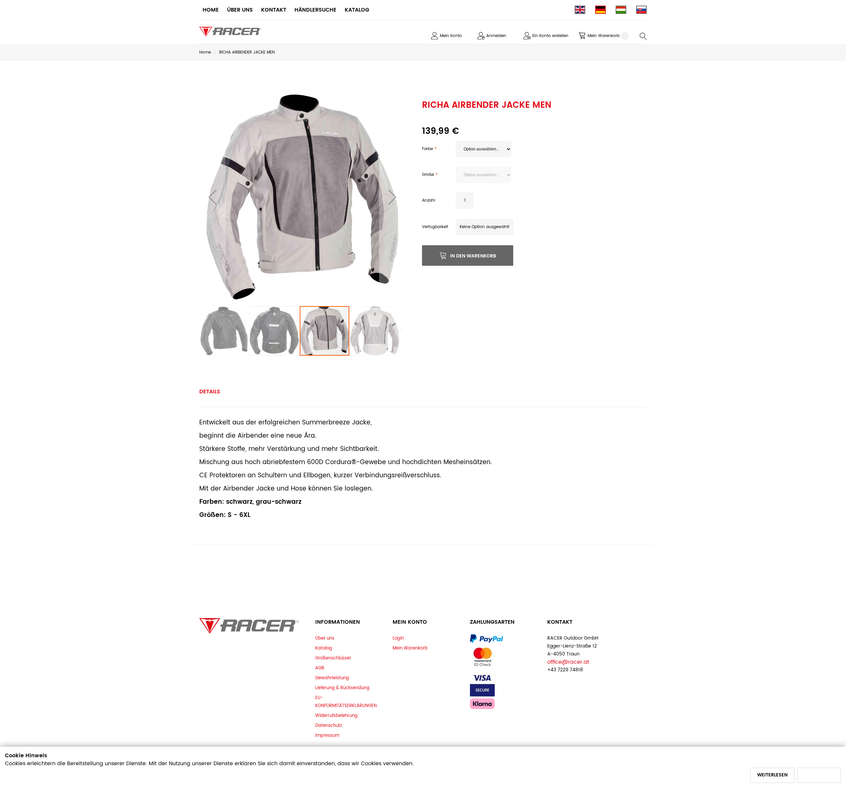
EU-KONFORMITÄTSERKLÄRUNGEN (346, 701)
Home (205, 52)
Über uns (324, 638)
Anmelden (496, 36)
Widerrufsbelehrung (336, 715)
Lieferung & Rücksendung (342, 687)
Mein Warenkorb (410, 648)
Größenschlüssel (333, 658)
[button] (212, 197)
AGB (319, 668)
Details (209, 391)
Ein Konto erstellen (550, 36)
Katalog (323, 648)
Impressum (327, 735)
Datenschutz (328, 725)
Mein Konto (451, 36)
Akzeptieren (819, 775)
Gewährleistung (332, 678)
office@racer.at (568, 662)
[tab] (209, 392)
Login (398, 638)
